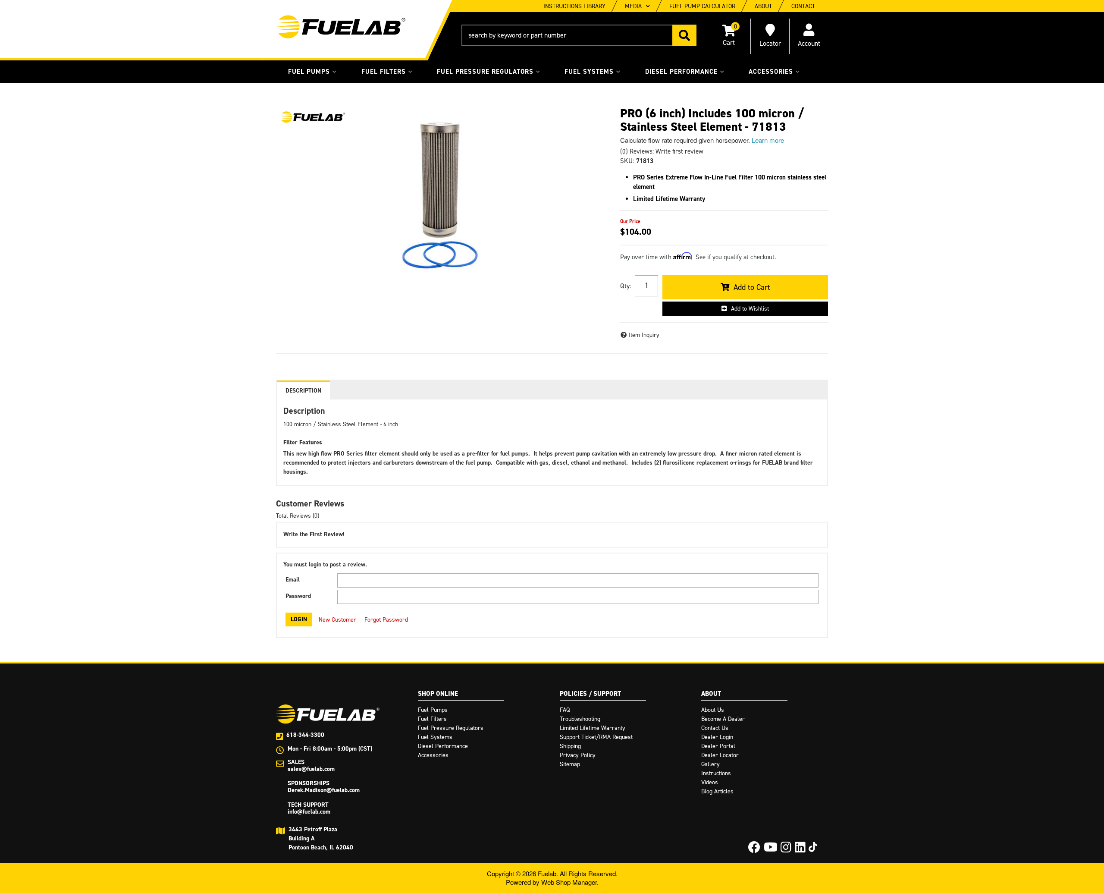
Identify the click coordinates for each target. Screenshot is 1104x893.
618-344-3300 (305, 735)
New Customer (337, 620)
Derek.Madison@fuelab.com (324, 790)
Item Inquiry (644, 335)
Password (298, 596)
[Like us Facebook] (754, 850)
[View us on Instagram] (786, 850)
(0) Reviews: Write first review (661, 151)
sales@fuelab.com (311, 769)
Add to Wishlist (750, 309)
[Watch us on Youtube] (771, 850)
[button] (578, 35)
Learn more (768, 140)
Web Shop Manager (569, 882)
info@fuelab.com (309, 812)
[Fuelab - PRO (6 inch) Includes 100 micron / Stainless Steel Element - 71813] (312, 117)
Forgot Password (386, 620)
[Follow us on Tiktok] (813, 847)
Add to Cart (752, 287)
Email (292, 579)
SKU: (627, 161)
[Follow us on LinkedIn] (800, 850)
